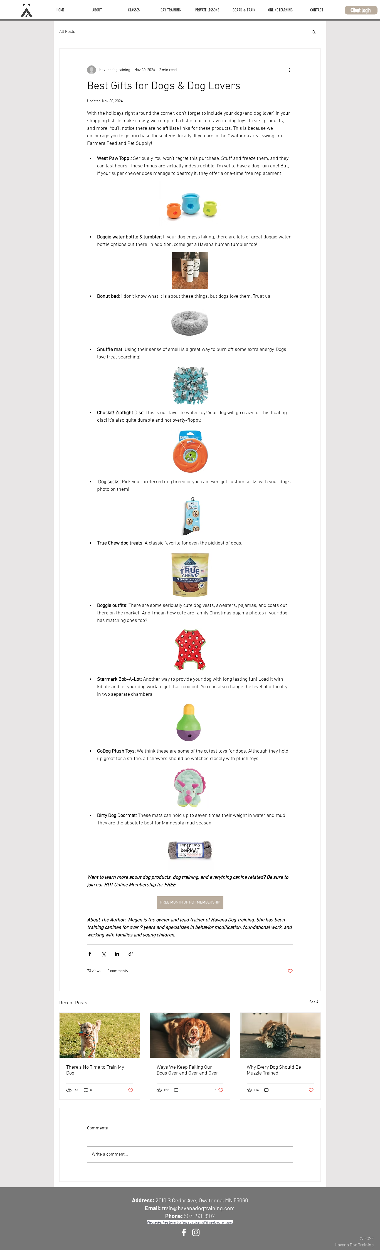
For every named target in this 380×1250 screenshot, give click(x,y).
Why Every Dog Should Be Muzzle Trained (274, 1070)
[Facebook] (184, 1232)
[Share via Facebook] (89, 953)
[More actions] (289, 70)
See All (315, 1002)
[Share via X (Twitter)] (103, 953)
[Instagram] (196, 1232)
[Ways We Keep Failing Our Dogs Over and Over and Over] (190, 1035)
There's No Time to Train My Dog (95, 1070)
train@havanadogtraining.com (198, 1208)
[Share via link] (130, 953)
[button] (97, 10)
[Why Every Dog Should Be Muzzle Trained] (280, 1035)
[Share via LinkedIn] (117, 953)
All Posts (67, 31)
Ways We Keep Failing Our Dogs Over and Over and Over (187, 1070)
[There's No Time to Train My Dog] (100, 1035)
